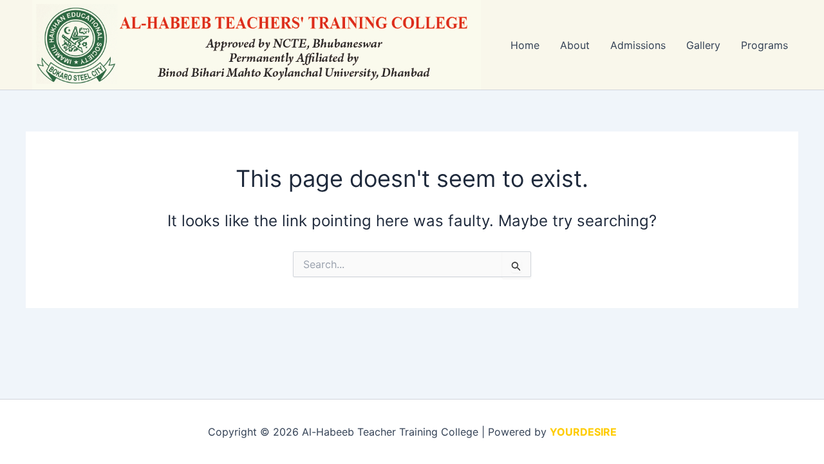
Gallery (703, 45)
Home (524, 45)
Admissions (638, 45)
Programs (764, 45)
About (575, 45)
